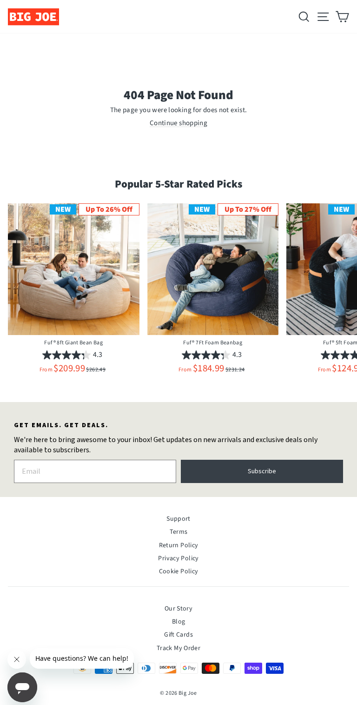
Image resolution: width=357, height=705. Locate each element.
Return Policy (178, 545)
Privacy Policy (178, 558)
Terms (179, 532)
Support (178, 519)
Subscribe (262, 471)
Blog (178, 621)
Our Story (178, 608)
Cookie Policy (178, 571)
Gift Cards (178, 634)
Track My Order (178, 648)
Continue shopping (178, 123)
